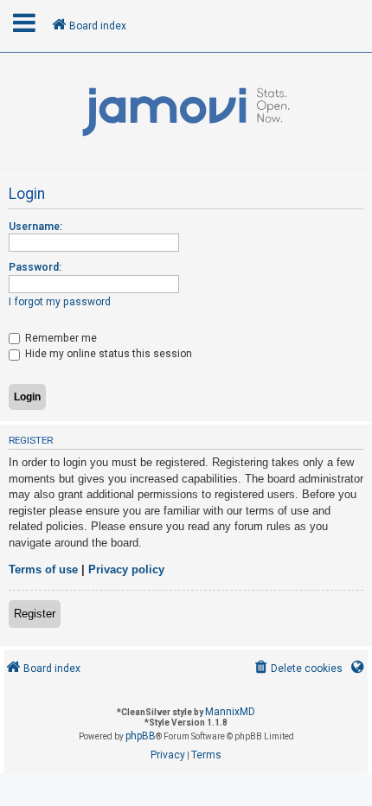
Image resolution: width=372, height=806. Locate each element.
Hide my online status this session (107, 354)
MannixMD (230, 712)
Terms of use (43, 569)
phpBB (140, 736)
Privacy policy (126, 569)
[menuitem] (297, 669)
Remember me (59, 338)
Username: (35, 227)
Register (34, 613)
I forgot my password (60, 302)
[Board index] (186, 112)
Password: (35, 267)
